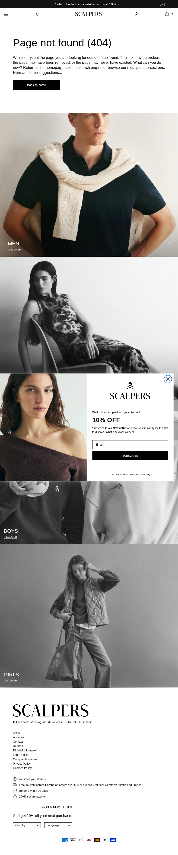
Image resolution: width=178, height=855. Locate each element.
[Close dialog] (168, 379)
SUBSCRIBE (130, 455)
